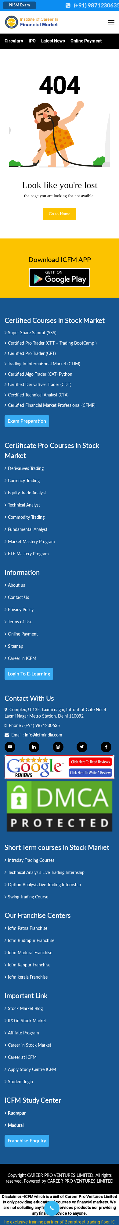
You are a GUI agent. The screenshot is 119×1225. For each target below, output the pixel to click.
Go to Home (59, 214)
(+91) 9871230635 (42, 726)
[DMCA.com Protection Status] (59, 806)
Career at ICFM (22, 1057)
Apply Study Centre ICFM (32, 1070)
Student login (20, 1082)
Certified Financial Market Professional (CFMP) (52, 405)
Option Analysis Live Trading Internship (44, 885)
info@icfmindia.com (43, 735)
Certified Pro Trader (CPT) (32, 354)
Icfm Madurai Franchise (30, 953)
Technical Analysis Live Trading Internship (46, 873)
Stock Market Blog (25, 1009)
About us (16, 585)
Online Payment (86, 40)
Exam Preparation (27, 421)
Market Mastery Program (31, 542)
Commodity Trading (26, 517)
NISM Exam (19, 5)
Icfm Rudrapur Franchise (31, 941)
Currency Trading (24, 481)
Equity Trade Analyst (27, 493)
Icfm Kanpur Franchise (29, 965)
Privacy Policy (21, 610)
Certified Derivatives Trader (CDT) (39, 385)
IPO (32, 40)
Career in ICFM (22, 659)
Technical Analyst (24, 505)
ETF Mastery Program (28, 554)
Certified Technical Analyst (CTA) (38, 395)
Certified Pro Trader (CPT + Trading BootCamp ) (52, 343)
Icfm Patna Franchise (27, 928)
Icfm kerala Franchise (28, 977)
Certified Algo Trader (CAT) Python (40, 374)
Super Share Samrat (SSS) (32, 333)
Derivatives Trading (26, 469)
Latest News (53, 40)
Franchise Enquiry (27, 1140)
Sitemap (15, 646)
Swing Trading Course (28, 897)
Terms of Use (20, 622)
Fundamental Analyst (27, 530)
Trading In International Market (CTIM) (44, 364)
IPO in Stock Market (27, 1021)
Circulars (14, 40)
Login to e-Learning (29, 674)
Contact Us (18, 598)
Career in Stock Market (29, 1045)
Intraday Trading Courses (31, 860)
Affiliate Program (23, 1033)
